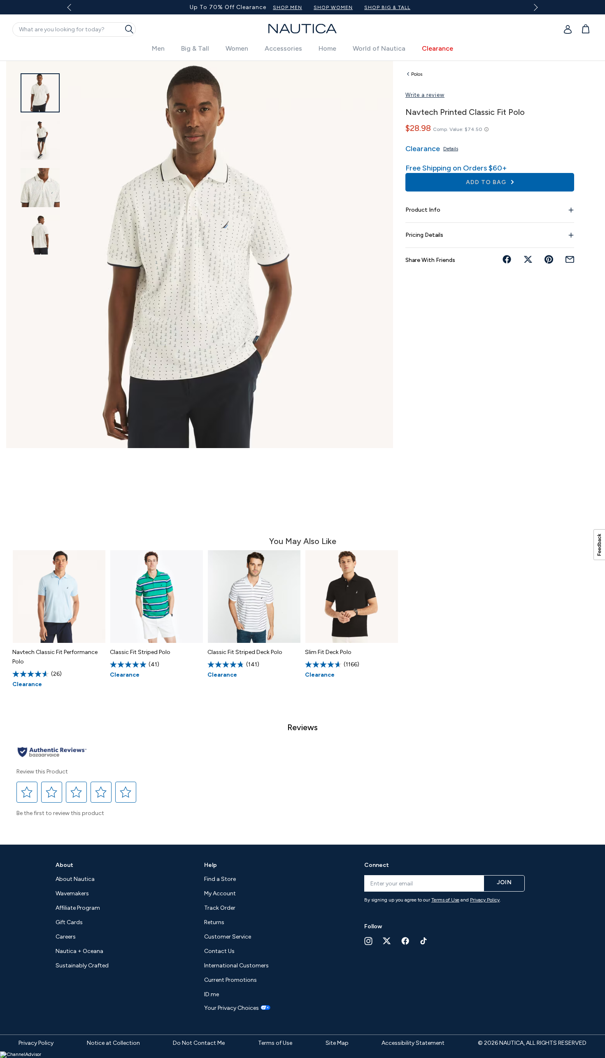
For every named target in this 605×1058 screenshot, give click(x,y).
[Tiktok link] (424, 941)
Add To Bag (487, 182)
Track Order (219, 907)
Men (158, 48)
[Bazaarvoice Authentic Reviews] (52, 752)
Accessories (283, 48)
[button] (27, 792)
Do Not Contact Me (199, 1042)
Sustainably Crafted (82, 965)
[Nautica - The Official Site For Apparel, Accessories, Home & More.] (302, 28)
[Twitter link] (387, 940)
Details (450, 149)
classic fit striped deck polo (244, 652)
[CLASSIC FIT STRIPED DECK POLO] (254, 596)
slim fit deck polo (328, 652)
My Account (220, 893)
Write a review (424, 95)
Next (534, 7)
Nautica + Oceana (79, 951)
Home (327, 48)
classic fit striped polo (140, 652)
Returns (214, 922)
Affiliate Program (78, 907)
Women (237, 48)
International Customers (236, 965)
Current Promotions (230, 979)
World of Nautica (379, 48)
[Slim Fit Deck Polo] (351, 596)
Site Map (337, 1042)
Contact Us (219, 951)
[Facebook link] (405, 941)
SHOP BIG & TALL (387, 7)
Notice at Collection (113, 1042)
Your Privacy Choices (231, 1008)
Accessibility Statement (413, 1042)
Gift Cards (69, 922)
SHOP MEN (287, 7)
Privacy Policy (485, 900)
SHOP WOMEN (333, 7)
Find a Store (220, 879)
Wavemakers (72, 893)
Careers (66, 936)
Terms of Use (445, 900)
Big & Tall (195, 48)
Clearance (437, 48)
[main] (302, 448)
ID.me (211, 994)
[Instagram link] (368, 941)
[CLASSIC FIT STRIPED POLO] (156, 596)
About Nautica (75, 879)
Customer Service (227, 936)
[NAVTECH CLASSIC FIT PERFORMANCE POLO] (59, 596)
